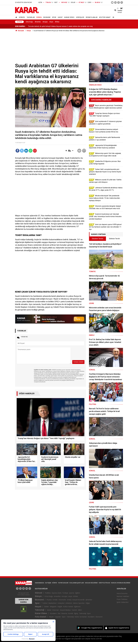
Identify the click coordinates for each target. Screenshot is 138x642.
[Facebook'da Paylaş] (17, 151)
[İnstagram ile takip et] (115, 2)
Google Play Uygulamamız (91, 628)
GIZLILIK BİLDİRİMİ (91, 583)
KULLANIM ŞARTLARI (76, 583)
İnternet (55, 610)
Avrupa (45, 22)
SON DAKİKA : (20, 26)
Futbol (44, 603)
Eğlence (77, 606)
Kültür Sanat (105, 17)
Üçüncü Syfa (56, 593)
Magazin (53, 606)
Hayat (60, 17)
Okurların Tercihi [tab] (97, 239)
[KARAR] (27, 10)
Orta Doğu (29, 22)
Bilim (80, 610)
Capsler (58, 617)
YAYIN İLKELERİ (63, 583)
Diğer (88, 603)
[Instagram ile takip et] (29, 588)
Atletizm (68, 603)
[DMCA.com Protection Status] (23, 609)
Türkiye (65, 593)
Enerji (69, 600)
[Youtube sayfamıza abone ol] (23, 588)
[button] (66, 151)
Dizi (59, 613)
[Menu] (112, 17)
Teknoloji (39, 610)
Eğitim (77, 593)
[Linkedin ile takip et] (26, 588)
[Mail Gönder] (35, 151)
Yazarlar (31, 17)
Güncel (22, 17)
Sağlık (59, 606)
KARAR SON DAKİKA (23, 600)
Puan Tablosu (122, 599)
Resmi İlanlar (91, 17)
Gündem (53, 613)
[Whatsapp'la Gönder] (30, 151)
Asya (51, 22)
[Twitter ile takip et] (121, 2)
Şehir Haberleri (122, 602)
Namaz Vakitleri (123, 596)
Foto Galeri (40, 616)
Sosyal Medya (65, 610)
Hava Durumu (122, 593)
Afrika (57, 22)
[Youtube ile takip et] (112, 2)
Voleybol (60, 603)
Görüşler (80, 17)
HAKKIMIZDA (39, 583)
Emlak (55, 600)
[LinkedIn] (26, 151)
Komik (70, 613)
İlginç (76, 613)
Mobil (49, 610)
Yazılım (74, 610)
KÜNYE (54, 583)
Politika (48, 593)
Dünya (39, 17)
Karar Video (69, 17)
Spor (54, 17)
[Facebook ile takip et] (118, 2)
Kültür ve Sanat (81, 617)
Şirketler (89, 600)
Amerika (38, 22)
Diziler (46, 606)
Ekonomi (46, 17)
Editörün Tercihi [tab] (114, 239)
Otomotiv (62, 600)
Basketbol (52, 603)
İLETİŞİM (48, 583)
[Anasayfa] (16, 17)
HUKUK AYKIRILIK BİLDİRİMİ (120, 583)
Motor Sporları (79, 603)
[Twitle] (22, 151)
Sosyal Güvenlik (78, 600)
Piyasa (49, 600)
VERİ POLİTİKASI (104, 583)
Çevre (71, 593)
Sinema (64, 613)
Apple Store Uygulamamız (118, 628)
